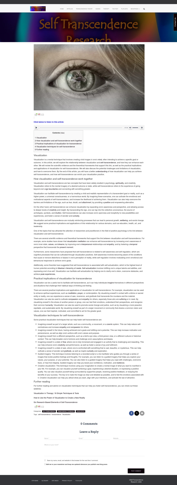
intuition (58, 212)
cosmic (109, 324)
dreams (61, 244)
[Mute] (130, 127)
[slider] (80, 128)
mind (100, 159)
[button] (139, 9)
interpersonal (86, 244)
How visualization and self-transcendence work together (58, 140)
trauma (56, 362)
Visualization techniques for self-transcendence (55, 146)
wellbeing (124, 220)
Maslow (61, 268)
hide (62, 133)
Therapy (106, 9)
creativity (53, 209)
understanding (101, 171)
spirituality (120, 183)
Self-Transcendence (49, 411)
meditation (72, 293)
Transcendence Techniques (66, 411)
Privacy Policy (67, 480)
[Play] (36, 127)
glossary (45, 480)
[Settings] (142, 127)
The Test (115, 9)
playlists (79, 480)
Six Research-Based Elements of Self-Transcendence (55, 402)
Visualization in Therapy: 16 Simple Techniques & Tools (56, 393)
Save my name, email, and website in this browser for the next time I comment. (72, 460)
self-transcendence (108, 162)
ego (47, 189)
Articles (70, 9)
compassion (73, 299)
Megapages (135, 9)
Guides (98, 9)
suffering (122, 299)
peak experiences (48, 274)
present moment (66, 247)
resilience (120, 362)
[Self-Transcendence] (38, 8)
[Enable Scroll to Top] (173, 480)
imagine (110, 282)
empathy (110, 244)
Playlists (124, 9)
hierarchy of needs (73, 268)
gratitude (67, 350)
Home (62, 9)
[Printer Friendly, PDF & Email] (39, 114)
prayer (80, 293)
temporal (133, 244)
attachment (86, 202)
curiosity (76, 215)
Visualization (41, 137)
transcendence (56, 414)
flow (64, 342)
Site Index (55, 480)
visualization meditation (76, 241)
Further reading (42, 149)
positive (107, 202)
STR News (35, 480)
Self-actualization (89, 268)
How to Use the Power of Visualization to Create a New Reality (59, 397)
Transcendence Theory (84, 9)
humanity (49, 305)
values (51, 244)
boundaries (53, 189)
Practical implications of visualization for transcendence (58, 143)
